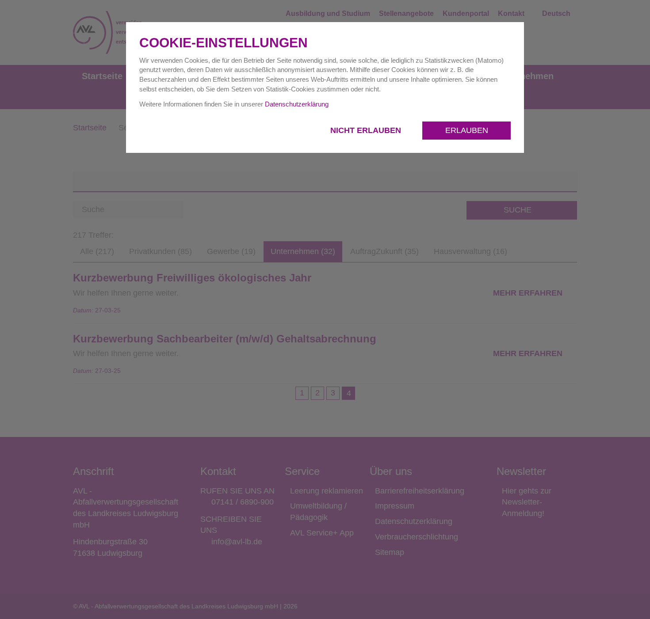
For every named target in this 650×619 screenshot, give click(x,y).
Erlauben (466, 130)
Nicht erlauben (366, 130)
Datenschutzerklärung (297, 104)
